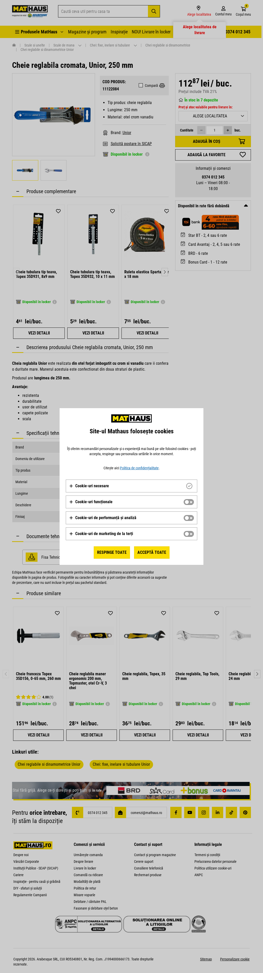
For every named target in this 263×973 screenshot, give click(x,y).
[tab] (131, 486)
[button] (89, 486)
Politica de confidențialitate (139, 468)
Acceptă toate (151, 552)
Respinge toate (112, 552)
